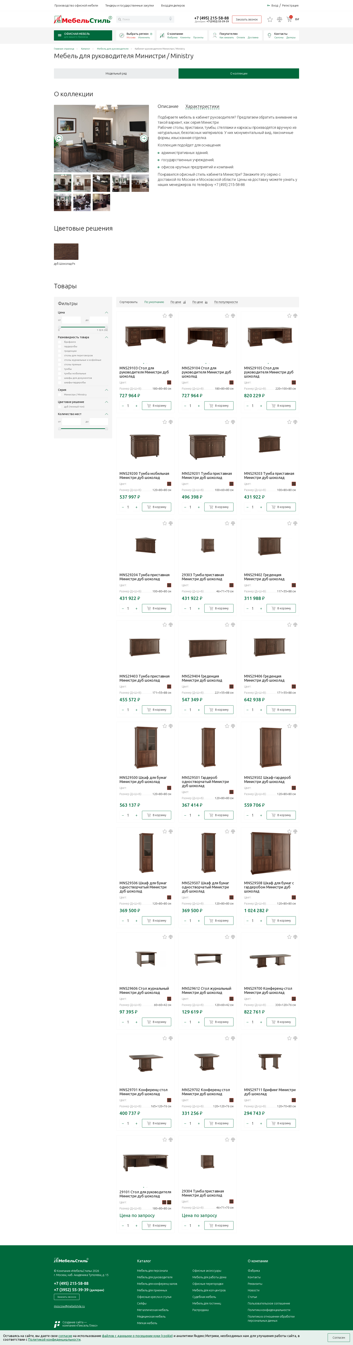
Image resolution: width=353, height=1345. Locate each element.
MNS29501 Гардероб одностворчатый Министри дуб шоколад (205, 781)
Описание (168, 106)
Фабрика (172, 37)
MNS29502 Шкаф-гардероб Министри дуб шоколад (267, 779)
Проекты (198, 37)
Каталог (144, 1261)
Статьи (252, 1297)
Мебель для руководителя (154, 1277)
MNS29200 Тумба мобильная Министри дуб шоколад (144, 475)
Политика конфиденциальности (269, 1310)
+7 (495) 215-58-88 (211, 18)
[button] (59, 138)
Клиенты (185, 37)
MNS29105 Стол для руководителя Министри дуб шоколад (269, 372)
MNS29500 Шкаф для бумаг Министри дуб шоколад (143, 779)
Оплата (241, 37)
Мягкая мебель (147, 1323)
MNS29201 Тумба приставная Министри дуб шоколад (207, 475)
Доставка (253, 37)
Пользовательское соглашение (269, 1303)
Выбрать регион (138, 33)
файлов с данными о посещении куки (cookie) (137, 1336)
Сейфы (141, 1303)
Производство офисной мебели (76, 5)
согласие (65, 1336)
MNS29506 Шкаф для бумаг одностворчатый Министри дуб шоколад (143, 887)
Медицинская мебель (151, 1316)
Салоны (279, 37)
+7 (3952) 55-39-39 (218, 21)
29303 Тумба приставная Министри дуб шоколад (203, 577)
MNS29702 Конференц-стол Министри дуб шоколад (206, 1092)
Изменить (144, 37)
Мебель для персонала (152, 1270)
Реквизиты (255, 1283)
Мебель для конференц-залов (157, 1283)
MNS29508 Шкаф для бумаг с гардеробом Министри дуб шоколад (269, 887)
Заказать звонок (247, 19)
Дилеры (291, 37)
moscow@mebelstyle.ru (69, 1306)
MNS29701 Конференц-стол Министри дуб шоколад (144, 1092)
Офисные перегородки (207, 1283)
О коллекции (238, 73)
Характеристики (202, 106)
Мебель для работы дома (209, 1277)
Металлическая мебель (153, 1310)
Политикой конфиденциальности (54, 1339)
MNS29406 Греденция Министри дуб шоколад (264, 678)
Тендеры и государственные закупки (129, 5)
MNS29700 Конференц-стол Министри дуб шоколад (268, 990)
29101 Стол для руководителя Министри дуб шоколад (145, 1194)
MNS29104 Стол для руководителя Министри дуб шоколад (206, 372)
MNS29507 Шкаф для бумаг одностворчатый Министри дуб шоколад (205, 887)
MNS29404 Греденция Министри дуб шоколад (202, 678)
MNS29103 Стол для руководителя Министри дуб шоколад (144, 372)
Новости (253, 1290)
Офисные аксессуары (206, 1270)
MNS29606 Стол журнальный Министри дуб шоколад (144, 990)
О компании (175, 33)
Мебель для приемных (152, 1290)
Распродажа (200, 1310)
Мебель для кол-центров (209, 1290)
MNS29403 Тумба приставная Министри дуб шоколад (145, 678)
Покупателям (229, 33)
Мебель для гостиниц (206, 1303)
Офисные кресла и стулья (154, 1297)
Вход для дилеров (173, 5)
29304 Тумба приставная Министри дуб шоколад (203, 1193)
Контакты (280, 33)
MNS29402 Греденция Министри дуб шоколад (264, 577)
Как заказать (227, 37)
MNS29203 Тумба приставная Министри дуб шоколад (269, 475)
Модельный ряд (116, 73)
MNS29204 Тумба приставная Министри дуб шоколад (145, 577)
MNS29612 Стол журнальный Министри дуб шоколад (206, 990)
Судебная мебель (204, 1297)
